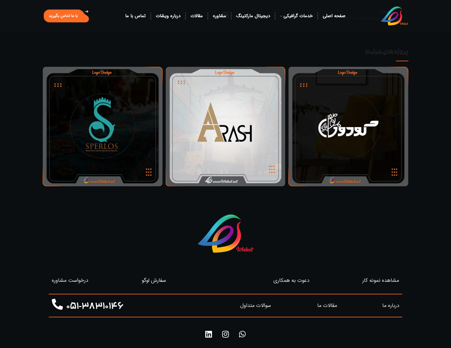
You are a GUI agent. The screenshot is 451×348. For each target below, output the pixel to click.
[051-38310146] (57, 304)
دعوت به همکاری (291, 280)
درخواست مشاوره (70, 280)
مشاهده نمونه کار (380, 280)
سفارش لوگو (154, 280)
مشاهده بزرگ (293, 71)
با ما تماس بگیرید (63, 16)
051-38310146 (95, 307)
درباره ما (390, 305)
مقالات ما (327, 305)
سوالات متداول (255, 305)
